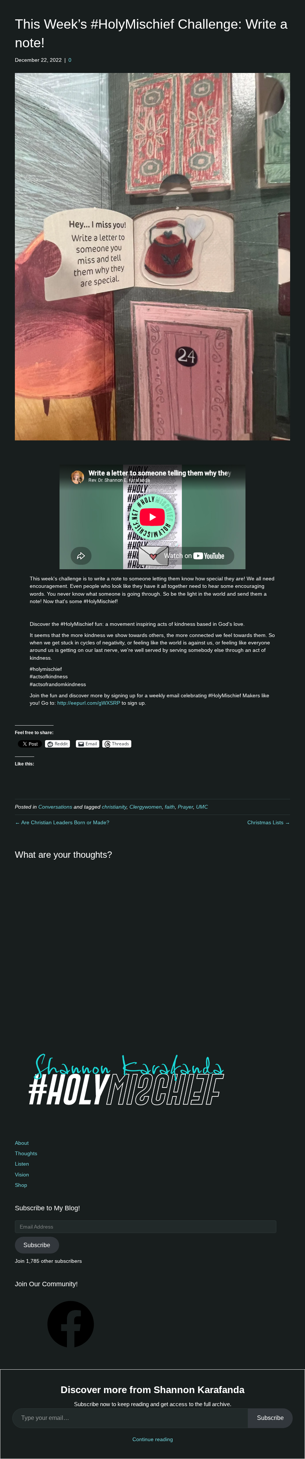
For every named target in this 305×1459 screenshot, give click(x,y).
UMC (202, 807)
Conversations (55, 807)
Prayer (185, 807)
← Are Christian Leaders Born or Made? (62, 822)
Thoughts (26, 1153)
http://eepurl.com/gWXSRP (88, 703)
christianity (114, 807)
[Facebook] (70, 1350)
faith (170, 807)
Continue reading (152, 1439)
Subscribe (36, 1245)
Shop (21, 1185)
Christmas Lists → (268, 822)
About (22, 1143)
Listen (22, 1164)
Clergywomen (145, 807)
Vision (22, 1175)
